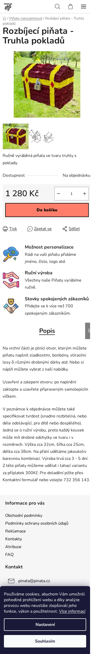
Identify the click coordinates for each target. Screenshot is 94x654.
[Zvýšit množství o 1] (85, 193)
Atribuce (13, 547)
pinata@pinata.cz (34, 581)
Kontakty (13, 539)
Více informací (72, 611)
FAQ (9, 554)
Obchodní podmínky (23, 515)
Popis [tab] (47, 331)
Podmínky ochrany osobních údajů (36, 523)
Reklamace (15, 531)
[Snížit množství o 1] (58, 193)
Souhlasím (45, 641)
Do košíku (47, 210)
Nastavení (45, 624)
